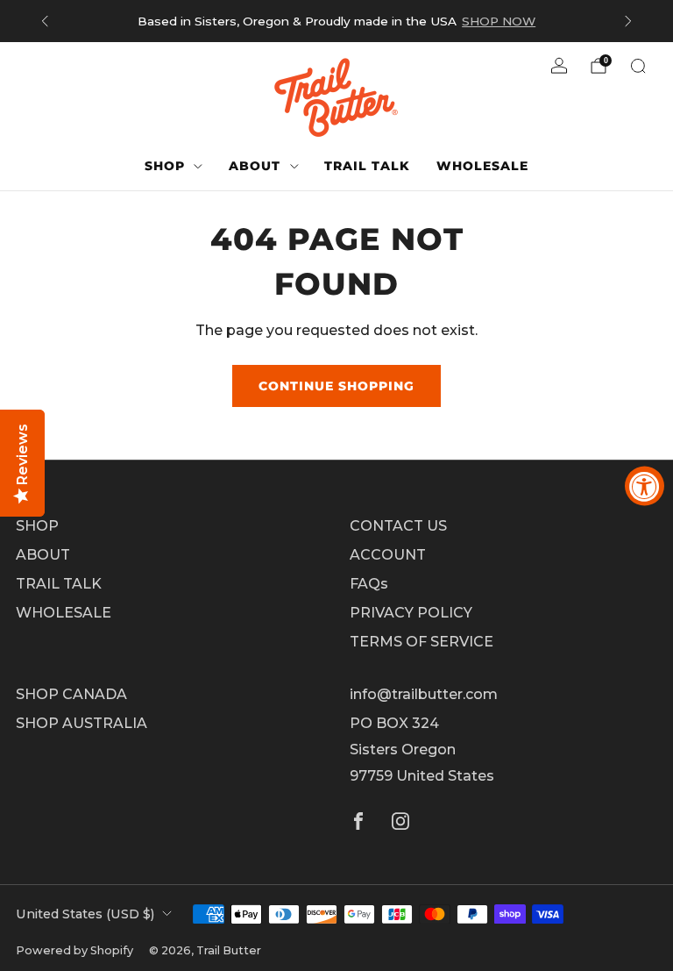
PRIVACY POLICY (411, 612)
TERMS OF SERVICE (421, 641)
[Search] (638, 66)
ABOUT (254, 166)
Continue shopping (336, 386)
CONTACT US (398, 526)
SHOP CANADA (71, 694)
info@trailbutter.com (424, 694)
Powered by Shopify (74, 950)
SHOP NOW (498, 21)
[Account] (559, 66)
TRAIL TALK (367, 166)
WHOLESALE (482, 166)
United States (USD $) (85, 914)
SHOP (165, 166)
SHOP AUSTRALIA (81, 723)
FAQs (369, 583)
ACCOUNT (388, 554)
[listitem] (337, 21)
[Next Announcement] (628, 21)
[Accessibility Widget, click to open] (644, 485)
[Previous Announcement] (44, 21)
